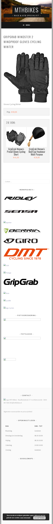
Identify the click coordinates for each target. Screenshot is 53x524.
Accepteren (39, 518)
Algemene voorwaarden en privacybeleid (18, 411)
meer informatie (25, 518)
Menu (28, 25)
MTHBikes (27, 9)
